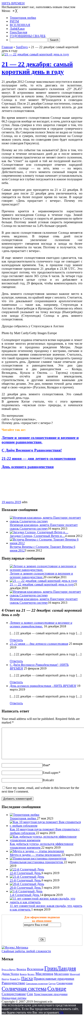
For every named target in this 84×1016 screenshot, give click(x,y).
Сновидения (64, 983)
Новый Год (15, 979)
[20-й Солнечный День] (27, 884)
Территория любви (23, 818)
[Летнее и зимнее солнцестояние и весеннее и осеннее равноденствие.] (46, 570)
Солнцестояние (14, 994)
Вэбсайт (48, 780)
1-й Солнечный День (25, 895)
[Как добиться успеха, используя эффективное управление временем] (46, 840)
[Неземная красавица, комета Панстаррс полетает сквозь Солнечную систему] (46, 521)
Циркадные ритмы (14, 998)
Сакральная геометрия (37, 983)
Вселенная (35, 969)
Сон (30, 994)
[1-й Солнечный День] (26, 891)
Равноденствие (13, 983)
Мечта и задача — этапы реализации (36, 855)
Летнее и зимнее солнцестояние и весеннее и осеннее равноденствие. (41, 575)
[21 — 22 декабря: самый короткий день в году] (35, 54)
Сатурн (52, 983)
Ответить (16, 640)
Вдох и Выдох (9, 969)
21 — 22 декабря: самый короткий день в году (37, 68)
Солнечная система (24, 989)
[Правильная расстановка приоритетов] (38, 858)
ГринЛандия (60, 968)
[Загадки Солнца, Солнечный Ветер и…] (39, 532)
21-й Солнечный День (26, 880)
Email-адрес (51, 772)
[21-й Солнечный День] (27, 876)
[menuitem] (23, 17)
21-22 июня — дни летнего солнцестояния (39, 643)
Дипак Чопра (10, 974)
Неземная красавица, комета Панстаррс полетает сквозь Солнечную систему (44, 526)
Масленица (44, 974)
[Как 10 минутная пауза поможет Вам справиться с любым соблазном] (46, 825)
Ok (62, 1012)
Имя (46, 765)
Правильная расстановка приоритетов (37, 862)
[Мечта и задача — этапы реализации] (37, 851)
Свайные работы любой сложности (26, 951)
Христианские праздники (50, 994)
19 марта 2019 (11, 502)
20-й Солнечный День (26, 887)
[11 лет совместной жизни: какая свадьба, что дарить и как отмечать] (46, 902)
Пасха (27, 978)
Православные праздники (54, 979)
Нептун (5, 979)
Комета (23, 974)
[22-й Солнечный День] (27, 869)
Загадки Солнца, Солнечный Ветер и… (37, 536)
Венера (21, 969)
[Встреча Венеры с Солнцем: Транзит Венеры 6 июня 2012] (46, 543)
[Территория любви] (24, 814)
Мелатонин (61, 974)
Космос (31, 974)
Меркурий (75, 974)
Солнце (56, 988)
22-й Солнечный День (26, 873)
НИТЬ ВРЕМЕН (13, 3)
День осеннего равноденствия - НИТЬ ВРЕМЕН (43, 686)
